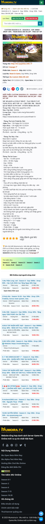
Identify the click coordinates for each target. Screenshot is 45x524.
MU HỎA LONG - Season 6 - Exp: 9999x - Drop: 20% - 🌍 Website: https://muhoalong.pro (22, 342)
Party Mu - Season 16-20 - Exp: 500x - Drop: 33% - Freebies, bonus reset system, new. (21, 297)
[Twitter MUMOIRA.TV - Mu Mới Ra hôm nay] (21, 445)
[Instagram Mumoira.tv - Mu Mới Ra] (16, 445)
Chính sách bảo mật (10, 508)
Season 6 (14, 70)
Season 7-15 (6, 491)
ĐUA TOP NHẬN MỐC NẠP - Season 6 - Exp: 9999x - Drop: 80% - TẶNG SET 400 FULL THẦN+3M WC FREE (22, 371)
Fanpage (12, 67)
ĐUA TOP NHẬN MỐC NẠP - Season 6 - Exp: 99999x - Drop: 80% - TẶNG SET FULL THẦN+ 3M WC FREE (22, 326)
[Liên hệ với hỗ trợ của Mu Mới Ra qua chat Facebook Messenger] (41, 519)
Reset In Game (15, 74)
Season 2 (14, 262)
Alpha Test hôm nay (17, 18)
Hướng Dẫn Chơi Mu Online (13, 463)
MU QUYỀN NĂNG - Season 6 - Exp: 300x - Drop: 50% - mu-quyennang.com (21, 414)
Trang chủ (6, 9)
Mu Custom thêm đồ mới (19, 77)
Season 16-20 (10, 265)
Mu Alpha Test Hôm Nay (11, 459)
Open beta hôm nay (31, 18)
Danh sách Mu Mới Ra (21, 9)
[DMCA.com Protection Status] (22, 471)
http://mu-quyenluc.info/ (20, 64)
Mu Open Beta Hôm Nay (11, 455)
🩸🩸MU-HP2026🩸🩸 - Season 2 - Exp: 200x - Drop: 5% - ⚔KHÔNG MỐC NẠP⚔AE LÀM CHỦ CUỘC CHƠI (22, 387)
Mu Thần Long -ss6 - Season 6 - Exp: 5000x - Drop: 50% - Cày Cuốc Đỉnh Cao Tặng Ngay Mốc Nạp (21, 282)
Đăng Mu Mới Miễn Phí (11, 467)
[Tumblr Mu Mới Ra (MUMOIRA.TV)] (25, 445)
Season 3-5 (21, 262)
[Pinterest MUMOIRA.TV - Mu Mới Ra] (12, 445)
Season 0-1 (6, 262)
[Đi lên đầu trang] (41, 513)
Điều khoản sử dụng (10, 504)
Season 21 (19, 265)
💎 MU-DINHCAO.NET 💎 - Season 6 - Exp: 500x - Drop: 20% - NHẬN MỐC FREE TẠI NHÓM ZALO (20, 358)
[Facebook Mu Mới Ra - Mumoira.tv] (3, 445)
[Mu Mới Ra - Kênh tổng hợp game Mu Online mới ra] (7, 445)
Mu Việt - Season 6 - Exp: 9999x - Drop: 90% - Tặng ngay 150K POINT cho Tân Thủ (21, 313)
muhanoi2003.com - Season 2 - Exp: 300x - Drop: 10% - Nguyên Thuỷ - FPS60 (21, 400)
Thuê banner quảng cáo (11, 512)
